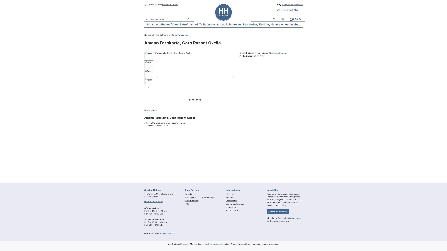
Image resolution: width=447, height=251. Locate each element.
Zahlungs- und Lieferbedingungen (200, 197)
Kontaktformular (167, 233)
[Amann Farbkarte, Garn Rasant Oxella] (195, 77)
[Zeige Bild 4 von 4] (200, 100)
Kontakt (188, 194)
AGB (187, 204)
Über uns (230, 194)
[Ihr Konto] (274, 19)
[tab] (150, 110)
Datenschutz (231, 201)
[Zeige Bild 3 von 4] (197, 100)
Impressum (231, 207)
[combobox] (165, 19)
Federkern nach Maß (288, 10)
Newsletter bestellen (277, 211)
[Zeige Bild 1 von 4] (190, 100)
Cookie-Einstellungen (235, 204)
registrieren (281, 53)
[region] (189, 77)
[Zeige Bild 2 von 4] (193, 100)
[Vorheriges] (157, 77)
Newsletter (230, 197)
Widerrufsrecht (191, 201)
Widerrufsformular (234, 210)
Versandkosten (216, 244)
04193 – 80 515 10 (170, 4)
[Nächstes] (233, 77)
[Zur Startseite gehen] (223, 12)
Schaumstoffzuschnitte (292, 4)
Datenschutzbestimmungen (290, 218)
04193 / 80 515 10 (153, 201)
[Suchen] (188, 19)
